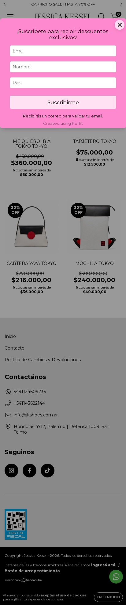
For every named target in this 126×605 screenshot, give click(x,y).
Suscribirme (63, 102)
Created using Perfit (63, 123)
